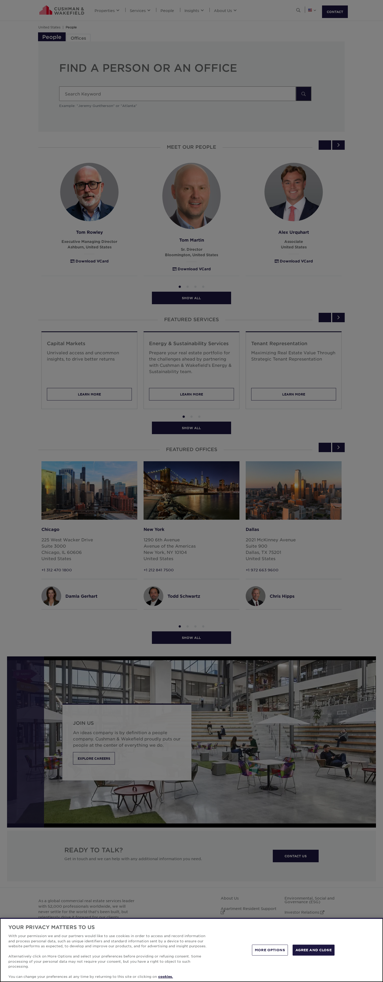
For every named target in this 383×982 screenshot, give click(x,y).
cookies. (165, 976)
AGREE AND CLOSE (313, 950)
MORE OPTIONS (270, 950)
